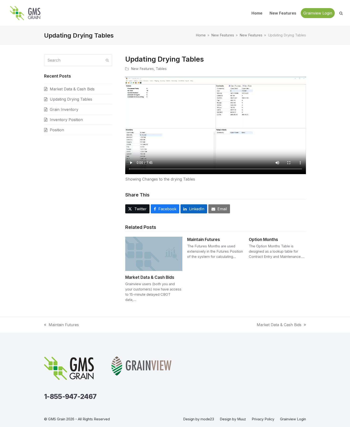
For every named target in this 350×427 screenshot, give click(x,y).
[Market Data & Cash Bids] (153, 253)
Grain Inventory (64, 109)
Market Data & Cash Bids (149, 277)
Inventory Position (66, 119)
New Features (142, 69)
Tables (161, 69)
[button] (341, 13)
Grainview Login (293, 419)
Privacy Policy (263, 419)
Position (57, 130)
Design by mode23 (198, 419)
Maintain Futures (203, 239)
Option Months (263, 239)
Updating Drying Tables (71, 99)
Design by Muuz (233, 419)
